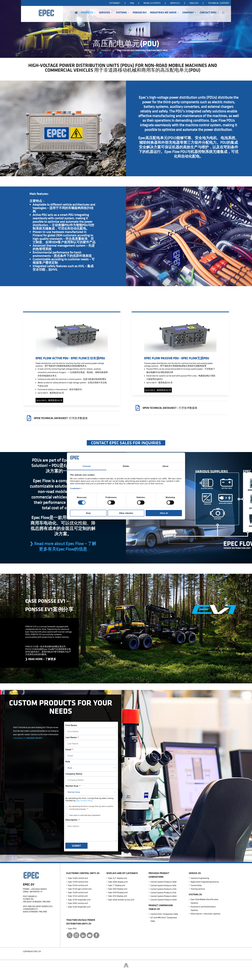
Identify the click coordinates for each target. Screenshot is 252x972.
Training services (198, 888)
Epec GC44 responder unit (79, 899)
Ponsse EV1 (140, 13)
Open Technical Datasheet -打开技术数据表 (61, 418)
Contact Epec (208, 13)
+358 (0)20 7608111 (38, 889)
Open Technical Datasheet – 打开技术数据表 (170, 408)
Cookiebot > (76, 488)
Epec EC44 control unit (78, 885)
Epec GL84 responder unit (79, 906)
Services (104, 13)
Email (68, 749)
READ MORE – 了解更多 (40, 659)
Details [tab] (126, 466)
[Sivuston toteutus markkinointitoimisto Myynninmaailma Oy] (126, 966)
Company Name (73, 773)
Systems (121, 13)
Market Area (71, 785)
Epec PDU (72, 928)
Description (71, 819)
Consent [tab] (87, 466)
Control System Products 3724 (163, 892)
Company (188, 13)
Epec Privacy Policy (84, 800)
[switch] (111, 502)
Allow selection (126, 513)
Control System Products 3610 (163, 885)
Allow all (164, 513)
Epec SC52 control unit (78, 896)
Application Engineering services (205, 881)
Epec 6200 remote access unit (121, 899)
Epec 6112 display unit (117, 896)
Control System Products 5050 (163, 899)
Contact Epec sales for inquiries (126, 443)
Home (76, 16)
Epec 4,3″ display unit (117, 878)
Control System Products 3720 (163, 889)
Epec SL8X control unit (78, 878)
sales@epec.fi (19, 738)
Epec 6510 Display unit (118, 892)
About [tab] (165, 466)
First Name (71, 725)
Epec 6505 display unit (118, 881)
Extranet (114, 3)
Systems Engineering (200, 878)
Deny (88, 513)
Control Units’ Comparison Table (164, 914)
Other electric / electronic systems (205, 913)
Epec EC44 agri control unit (80, 888)
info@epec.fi (36, 891)
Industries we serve (163, 13)
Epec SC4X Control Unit (78, 881)
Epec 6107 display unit (117, 888)
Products (87, 13)
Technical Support (218, 3)
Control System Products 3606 (163, 881)
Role (67, 761)
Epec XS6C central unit (78, 903)
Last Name (71, 737)
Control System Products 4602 (163, 896)
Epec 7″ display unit (116, 885)
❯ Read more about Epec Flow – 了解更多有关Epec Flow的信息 (63, 546)
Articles (175, 3)
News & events (152, 3)
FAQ (132, 3)
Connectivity (196, 885)
